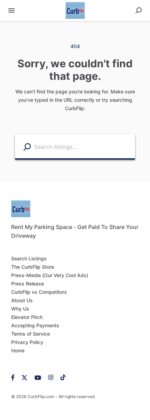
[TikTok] (61, 377)
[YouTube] (38, 377)
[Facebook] (14, 377)
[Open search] (138, 10)
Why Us (20, 309)
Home (17, 350)
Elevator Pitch (27, 317)
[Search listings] (27, 146)
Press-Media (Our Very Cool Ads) (49, 275)
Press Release (27, 284)
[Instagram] (51, 377)
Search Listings (29, 258)
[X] (24, 377)
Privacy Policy (27, 342)
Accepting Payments (35, 325)
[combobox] (83, 146)
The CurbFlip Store (32, 267)
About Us (22, 300)
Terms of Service (30, 334)
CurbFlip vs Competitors (39, 292)
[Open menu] (11, 10)
